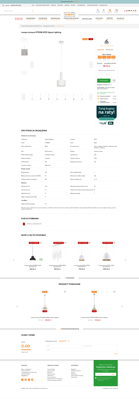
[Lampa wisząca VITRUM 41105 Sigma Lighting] (73, 97)
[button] (24, 39)
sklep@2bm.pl (24, 375)
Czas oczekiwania (51, 377)
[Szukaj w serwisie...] (32, 11)
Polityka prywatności (76, 370)
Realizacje (53, 5)
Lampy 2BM (67, 5)
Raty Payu (49, 372)
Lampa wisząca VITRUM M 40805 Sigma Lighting (45, 317)
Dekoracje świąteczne (92, 5)
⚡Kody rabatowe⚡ (81, 5)
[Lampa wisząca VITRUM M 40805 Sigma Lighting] (40, 97)
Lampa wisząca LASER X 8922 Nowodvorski (57, 266)
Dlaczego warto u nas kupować (55, 378)
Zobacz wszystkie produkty (106, 45)
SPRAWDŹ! (75, 1)
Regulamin (73, 369)
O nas (33, 5)
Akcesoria (99, 19)
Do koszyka (104, 80)
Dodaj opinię (110, 49)
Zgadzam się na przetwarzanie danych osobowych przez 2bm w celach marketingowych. (105, 379)
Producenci (60, 5)
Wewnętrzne (30, 19)
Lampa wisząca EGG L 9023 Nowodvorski (106, 266)
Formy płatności (51, 369)
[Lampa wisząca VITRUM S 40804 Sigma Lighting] (32, 97)
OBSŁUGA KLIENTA (53, 365)
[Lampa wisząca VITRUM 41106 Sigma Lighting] (82, 97)
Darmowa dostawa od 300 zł (54, 380)
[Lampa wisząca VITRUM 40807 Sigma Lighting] (57, 97)
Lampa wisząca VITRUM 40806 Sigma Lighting (94, 317)
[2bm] (69, 14)
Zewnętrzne (42, 19)
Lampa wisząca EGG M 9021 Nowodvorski (82, 266)
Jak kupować (50, 375)
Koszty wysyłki (50, 370)
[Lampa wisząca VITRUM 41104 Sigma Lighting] (65, 97)
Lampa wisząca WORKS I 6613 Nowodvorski (32, 266)
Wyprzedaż (19, 19)
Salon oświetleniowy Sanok (43, 5)
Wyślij (116, 353)
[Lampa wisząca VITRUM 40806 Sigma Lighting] (48, 97)
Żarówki (109, 19)
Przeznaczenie (87, 19)
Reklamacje (74, 374)
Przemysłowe (55, 19)
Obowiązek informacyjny (77, 375)
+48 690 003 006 (15, 5)
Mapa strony (74, 377)
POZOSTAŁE (74, 365)
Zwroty (73, 372)
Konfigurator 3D (103, 5)
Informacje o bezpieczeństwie (34, 223)
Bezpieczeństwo (51, 374)
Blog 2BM (73, 5)
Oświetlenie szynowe (71, 19)
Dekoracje (120, 19)
